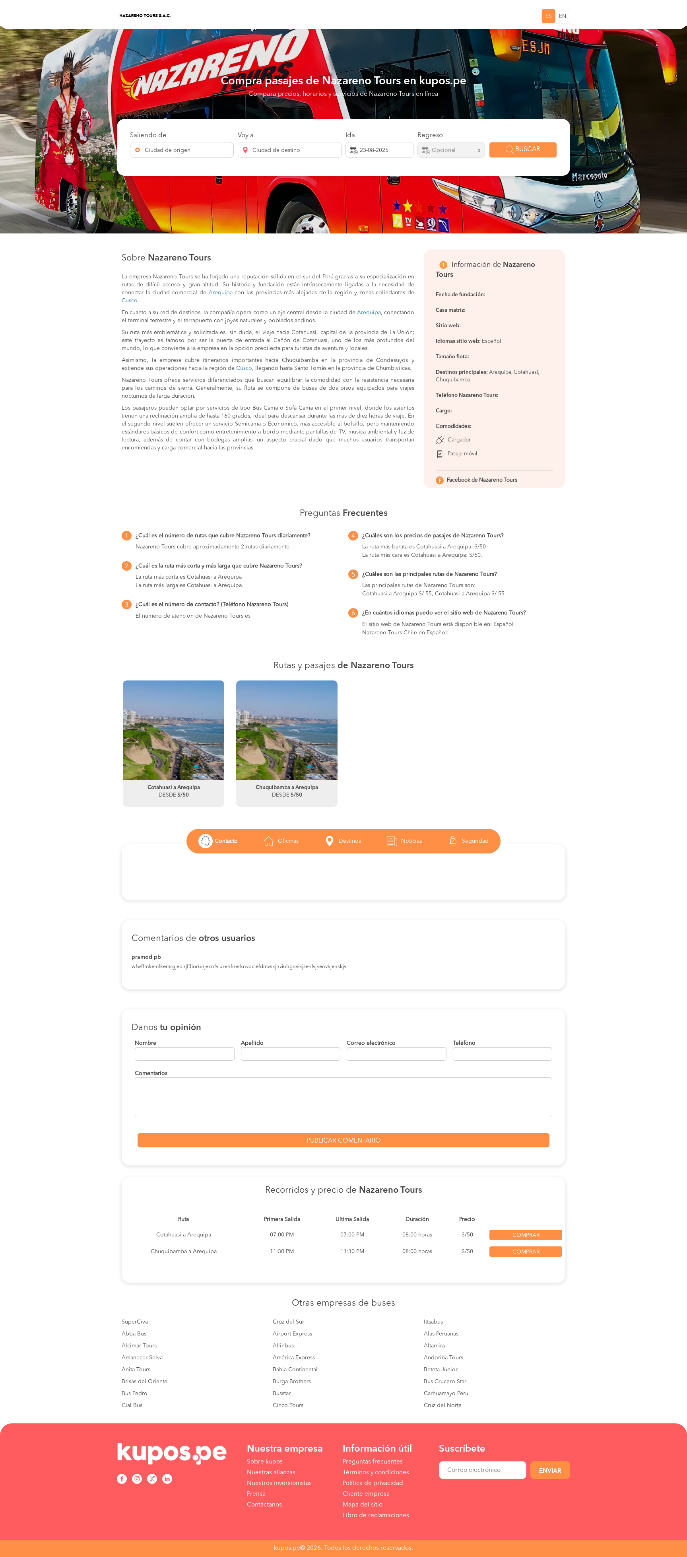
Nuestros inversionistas (279, 1483)
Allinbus (283, 1346)
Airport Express (292, 1334)
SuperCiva (135, 1322)
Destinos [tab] (350, 841)
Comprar (526, 1235)
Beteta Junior (441, 1369)
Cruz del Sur (288, 1322)
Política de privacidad (373, 1483)
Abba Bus (134, 1334)
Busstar (282, 1393)
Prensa (256, 1494)
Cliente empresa (366, 1494)
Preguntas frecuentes (373, 1462)
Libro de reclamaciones (376, 1515)
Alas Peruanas (441, 1334)
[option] (173, 743)
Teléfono (464, 1043)
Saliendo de (148, 135)
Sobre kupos (265, 1462)
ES (548, 16)
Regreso (430, 135)
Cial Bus (132, 1405)
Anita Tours (136, 1369)
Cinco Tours (288, 1405)
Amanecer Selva (142, 1358)
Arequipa (221, 292)
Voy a (246, 135)
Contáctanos (264, 1505)
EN (562, 16)
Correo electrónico (371, 1043)
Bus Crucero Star (445, 1381)
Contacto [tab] (226, 841)
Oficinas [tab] (288, 841)
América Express (294, 1358)
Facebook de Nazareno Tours (482, 480)
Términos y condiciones (376, 1473)
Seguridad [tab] (475, 841)
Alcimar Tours (139, 1346)
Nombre (145, 1043)
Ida (350, 135)
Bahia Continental (295, 1369)
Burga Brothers (292, 1381)
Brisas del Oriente (144, 1381)
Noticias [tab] (411, 841)
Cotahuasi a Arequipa (183, 1235)
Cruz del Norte (443, 1405)
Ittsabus (433, 1322)
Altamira (434, 1346)
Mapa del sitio (362, 1505)
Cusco (130, 300)
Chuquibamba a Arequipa (184, 1251)
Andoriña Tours (443, 1358)
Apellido (252, 1043)
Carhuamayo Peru (446, 1393)
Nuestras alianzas (271, 1473)
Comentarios (151, 1073)
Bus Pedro (134, 1393)
